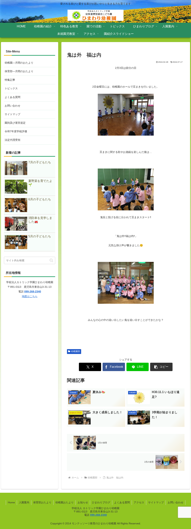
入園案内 (24, 502)
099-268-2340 (32, 291)
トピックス (11, 88)
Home (11, 502)
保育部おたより (42, 502)
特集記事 (10, 79)
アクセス (139, 502)
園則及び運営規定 (15, 122)
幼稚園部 (75, 351)
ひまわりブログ (101, 502)
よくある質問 (12, 97)
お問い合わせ (12, 105)
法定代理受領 (12, 139)
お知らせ (83, 502)
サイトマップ (12, 114)
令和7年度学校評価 (16, 131)
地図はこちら (29, 296)
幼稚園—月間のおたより (19, 62)
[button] (161, 367)
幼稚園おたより (64, 502)
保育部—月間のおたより (19, 71)
